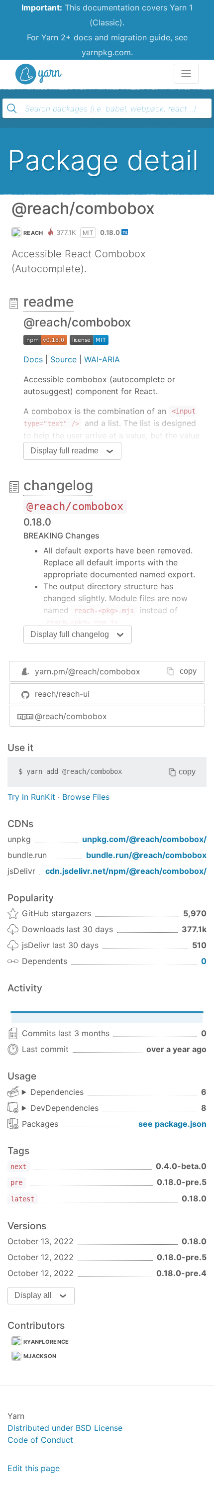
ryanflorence (46, 1341)
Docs (33, 359)
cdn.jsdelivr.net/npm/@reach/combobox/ (126, 871)
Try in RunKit (31, 797)
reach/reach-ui (62, 694)
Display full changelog (69, 634)
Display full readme (64, 450)
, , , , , (53, 1092)
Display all (33, 1295)
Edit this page (33, 1468)
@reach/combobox (71, 716)
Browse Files (85, 797)
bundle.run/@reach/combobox (146, 855)
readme (48, 301)
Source (63, 359)
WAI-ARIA (102, 359)
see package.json (172, 1124)
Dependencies (57, 1092)
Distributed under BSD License (64, 1428)
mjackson (39, 1356)
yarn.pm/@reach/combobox (87, 671)
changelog (58, 485)
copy (188, 671)
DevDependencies (64, 1108)
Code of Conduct (40, 1440)
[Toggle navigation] (186, 74)
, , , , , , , (60, 1108)
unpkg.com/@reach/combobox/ (144, 839)
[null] (45, 339)
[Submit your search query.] (12, 108)
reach (33, 232)
